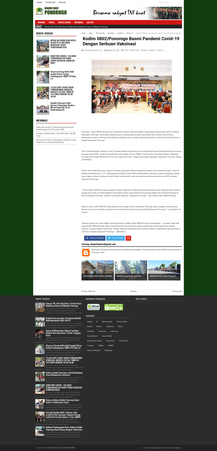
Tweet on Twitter (117, 238)
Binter (120, 326)
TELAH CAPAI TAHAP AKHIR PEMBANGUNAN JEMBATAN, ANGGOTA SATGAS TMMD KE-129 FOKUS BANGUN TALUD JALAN (62, 92)
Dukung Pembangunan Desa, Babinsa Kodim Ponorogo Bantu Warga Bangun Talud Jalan (64, 428)
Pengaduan (62, 2)
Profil (52, 22)
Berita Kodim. (122, 322)
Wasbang (108, 350)
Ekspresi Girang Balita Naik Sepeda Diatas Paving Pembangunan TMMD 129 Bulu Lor (63, 75)
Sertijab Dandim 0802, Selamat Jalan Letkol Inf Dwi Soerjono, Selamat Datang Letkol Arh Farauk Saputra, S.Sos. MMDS (63, 415)
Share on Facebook (97, 238)
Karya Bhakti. (107, 336)
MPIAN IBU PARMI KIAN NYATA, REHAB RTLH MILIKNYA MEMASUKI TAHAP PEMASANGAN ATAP (63, 44)
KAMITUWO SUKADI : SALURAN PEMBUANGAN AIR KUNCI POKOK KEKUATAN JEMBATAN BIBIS (63, 59)
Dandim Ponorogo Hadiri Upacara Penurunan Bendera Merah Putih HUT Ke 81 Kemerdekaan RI (62, 106)
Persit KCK (110, 341)
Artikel (126, 50)
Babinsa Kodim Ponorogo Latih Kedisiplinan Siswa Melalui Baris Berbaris (64, 373)
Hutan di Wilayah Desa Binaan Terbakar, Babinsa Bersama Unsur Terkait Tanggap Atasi (63, 333)
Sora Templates (156, 448)
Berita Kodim (134, 50)
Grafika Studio (176, 448)
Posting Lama (177, 291)
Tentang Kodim (50, 2)
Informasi (160, 50)
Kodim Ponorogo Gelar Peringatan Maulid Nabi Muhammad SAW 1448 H (63, 319)
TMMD (100, 346)
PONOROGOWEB (69, 448)
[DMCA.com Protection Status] (113, 307)
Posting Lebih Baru (88, 291)
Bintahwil (144, 50)
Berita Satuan (64, 22)
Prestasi (90, 346)
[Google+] (128, 238)
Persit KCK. (123, 341)
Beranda (39, 2)
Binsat (89, 326)
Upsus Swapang (93, 350)
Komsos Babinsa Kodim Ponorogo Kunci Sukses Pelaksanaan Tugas (62, 401)
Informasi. (115, 331)
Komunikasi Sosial (94, 341)
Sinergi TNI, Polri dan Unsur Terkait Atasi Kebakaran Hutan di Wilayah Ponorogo (76, 27)
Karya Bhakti (92, 336)
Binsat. (99, 326)
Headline (152, 50)
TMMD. (111, 346)
